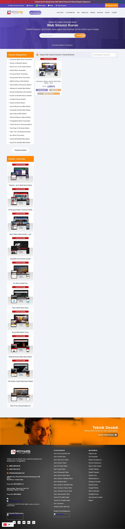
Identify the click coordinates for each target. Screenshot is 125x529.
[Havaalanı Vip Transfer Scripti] (20, 255)
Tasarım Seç (93, 475)
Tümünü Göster (20, 150)
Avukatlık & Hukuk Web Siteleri (20, 110)
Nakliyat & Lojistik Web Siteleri (20, 88)
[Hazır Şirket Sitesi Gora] (20, 304)
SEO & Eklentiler (94, 491)
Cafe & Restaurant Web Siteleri (20, 106)
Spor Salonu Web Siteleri (18, 113)
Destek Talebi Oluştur (106, 435)
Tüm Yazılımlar (58, 503)
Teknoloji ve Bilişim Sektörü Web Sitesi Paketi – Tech (48, 82)
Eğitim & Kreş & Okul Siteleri (19, 81)
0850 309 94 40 (14, 466)
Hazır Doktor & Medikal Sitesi (63, 478)
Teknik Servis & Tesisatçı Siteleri (21, 124)
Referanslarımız (94, 478)
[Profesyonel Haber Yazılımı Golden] (20, 206)
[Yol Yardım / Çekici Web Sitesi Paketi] (20, 378)
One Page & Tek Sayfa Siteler (19, 128)
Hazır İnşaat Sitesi (60, 469)
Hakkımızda (92, 453)
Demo (56, 90)
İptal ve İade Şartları (95, 466)
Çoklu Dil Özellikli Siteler (61, 497)
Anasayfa (69, 45)
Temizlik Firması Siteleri (18, 99)
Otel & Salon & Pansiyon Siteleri (20, 85)
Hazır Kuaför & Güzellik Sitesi (63, 485)
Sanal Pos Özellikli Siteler (62, 500)
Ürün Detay (49, 93)
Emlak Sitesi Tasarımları (18, 70)
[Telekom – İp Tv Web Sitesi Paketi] (20, 182)
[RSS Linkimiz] (33, 522)
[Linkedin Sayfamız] (28, 522)
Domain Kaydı (93, 485)
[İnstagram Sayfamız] (19, 522)
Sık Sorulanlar (93, 456)
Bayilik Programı (94, 472)
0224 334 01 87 (14, 469)
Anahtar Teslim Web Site (61, 506)
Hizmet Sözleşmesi (95, 463)
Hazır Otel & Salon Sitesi (62, 475)
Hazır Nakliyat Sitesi (60, 481)
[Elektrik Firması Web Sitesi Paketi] (20, 353)
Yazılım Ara (80, 35)
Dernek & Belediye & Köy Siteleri (21, 92)
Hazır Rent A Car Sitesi (61, 460)
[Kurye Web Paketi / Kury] (20, 329)
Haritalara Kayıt (94, 494)
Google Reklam (94, 488)
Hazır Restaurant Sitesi (61, 472)
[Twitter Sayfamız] (23, 522)
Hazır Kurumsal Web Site (62, 453)
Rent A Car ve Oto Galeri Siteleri (20, 66)
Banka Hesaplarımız (95, 460)
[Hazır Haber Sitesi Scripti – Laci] (20, 231)
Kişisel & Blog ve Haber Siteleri (20, 117)
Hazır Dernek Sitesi (60, 463)
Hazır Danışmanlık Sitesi (62, 494)
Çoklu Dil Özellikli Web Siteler (20, 139)
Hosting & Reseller (95, 481)
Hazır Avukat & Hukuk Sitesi (63, 488)
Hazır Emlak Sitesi (60, 456)
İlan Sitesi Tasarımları (17, 135)
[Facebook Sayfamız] (14, 522)
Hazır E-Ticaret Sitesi (60, 466)
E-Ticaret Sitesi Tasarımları (19, 74)
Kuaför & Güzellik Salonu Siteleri (21, 95)
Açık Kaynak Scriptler (96, 497)
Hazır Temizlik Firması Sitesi (63, 491)
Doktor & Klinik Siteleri (17, 103)
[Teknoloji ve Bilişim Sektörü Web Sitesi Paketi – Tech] (48, 69)
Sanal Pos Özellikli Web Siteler (20, 142)
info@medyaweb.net (16, 473)
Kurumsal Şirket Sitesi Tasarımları (21, 59)
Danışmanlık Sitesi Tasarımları (20, 77)
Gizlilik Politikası (94, 469)
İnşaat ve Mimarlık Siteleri (18, 63)
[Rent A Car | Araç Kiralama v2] (20, 402)
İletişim (91, 500)
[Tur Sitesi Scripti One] (20, 280)
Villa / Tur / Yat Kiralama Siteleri (20, 131)
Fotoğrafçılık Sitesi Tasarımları (20, 121)
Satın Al (43, 90)
